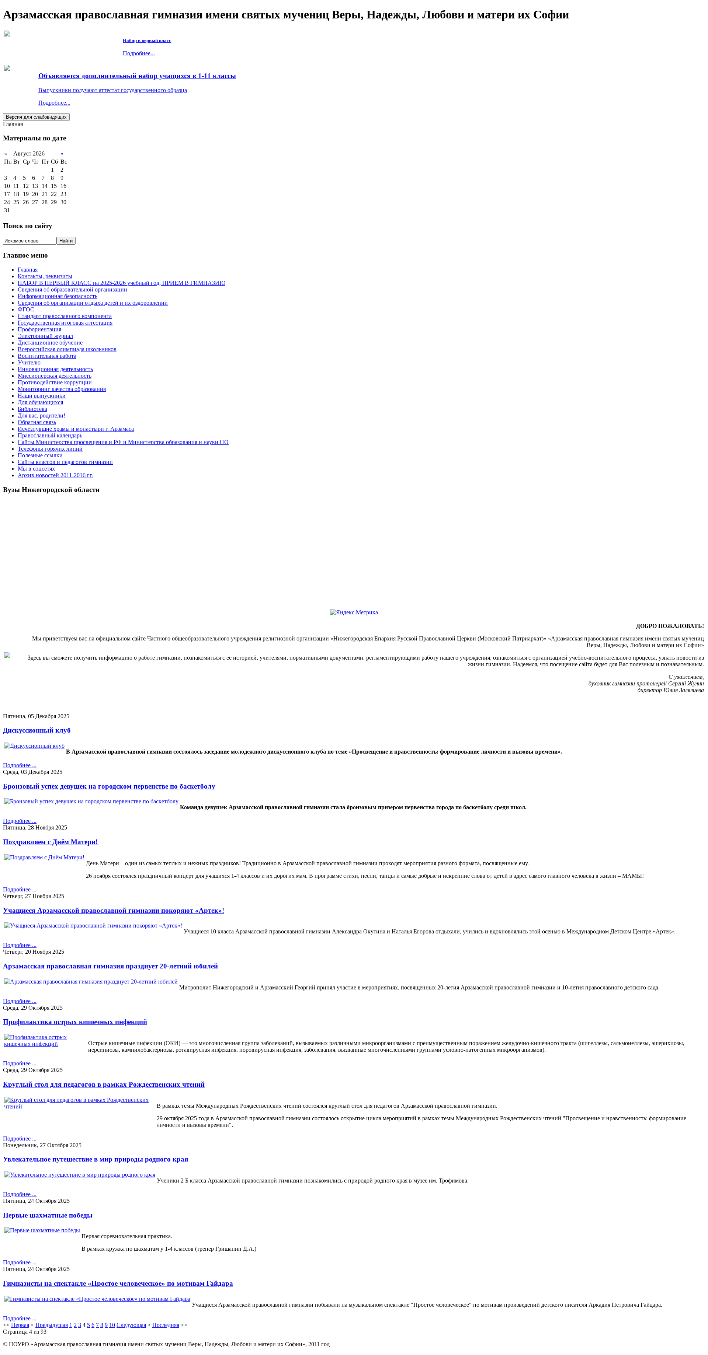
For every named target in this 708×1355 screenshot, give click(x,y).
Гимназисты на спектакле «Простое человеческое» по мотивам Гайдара (118, 1283)
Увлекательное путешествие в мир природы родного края (95, 1159)
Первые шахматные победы (48, 1215)
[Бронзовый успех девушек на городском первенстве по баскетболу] (91, 801)
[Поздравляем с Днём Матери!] (44, 857)
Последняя (165, 1325)
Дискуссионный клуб (37, 730)
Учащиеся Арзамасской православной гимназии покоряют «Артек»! (113, 910)
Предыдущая (51, 1325)
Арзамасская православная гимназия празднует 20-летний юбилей (110, 966)
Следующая (131, 1325)
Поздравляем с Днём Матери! (50, 842)
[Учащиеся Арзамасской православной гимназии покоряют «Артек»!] (93, 925)
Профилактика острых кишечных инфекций (75, 1022)
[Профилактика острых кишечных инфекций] (45, 1044)
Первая (20, 1325)
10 (112, 1325)
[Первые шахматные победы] (42, 1230)
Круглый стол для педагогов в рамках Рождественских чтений (104, 1084)
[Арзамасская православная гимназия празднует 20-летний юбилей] (91, 981)
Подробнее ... (20, 765)
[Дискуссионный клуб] (34, 746)
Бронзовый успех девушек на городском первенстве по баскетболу (109, 786)
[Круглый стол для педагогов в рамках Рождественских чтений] (79, 1106)
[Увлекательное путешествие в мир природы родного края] (79, 1174)
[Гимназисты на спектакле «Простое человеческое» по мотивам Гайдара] (97, 1299)
